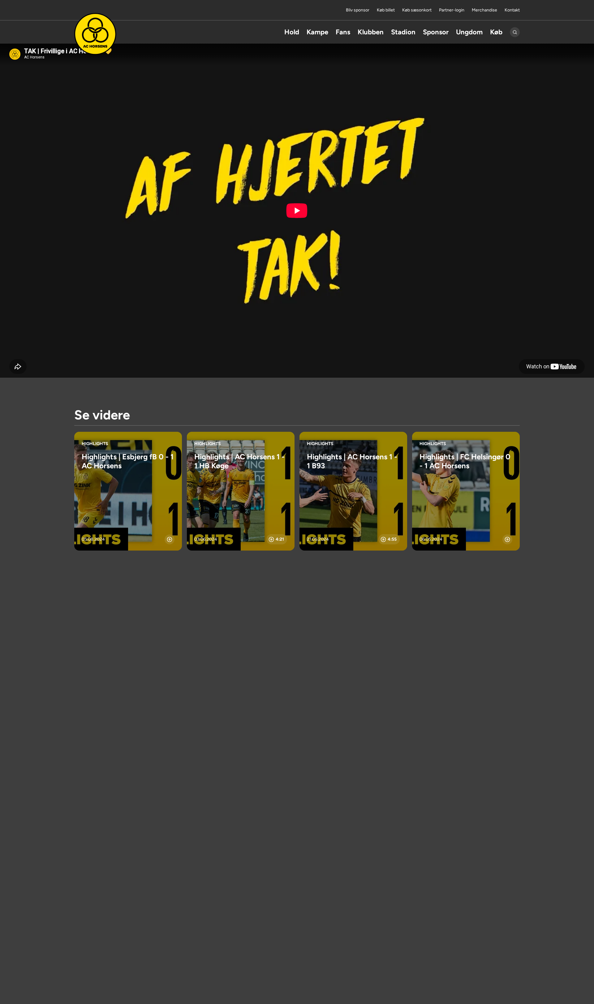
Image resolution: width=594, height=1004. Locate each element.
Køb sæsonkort (417, 10)
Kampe (317, 32)
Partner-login (451, 10)
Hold (291, 32)
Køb (496, 32)
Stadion (403, 32)
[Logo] (95, 34)
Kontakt (512, 10)
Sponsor (436, 32)
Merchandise (484, 10)
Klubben (371, 32)
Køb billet (386, 10)
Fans (343, 32)
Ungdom (469, 32)
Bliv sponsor (357, 10)
